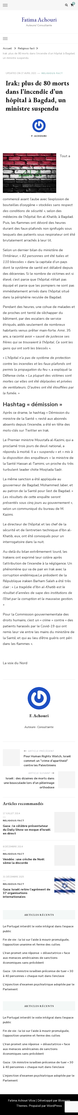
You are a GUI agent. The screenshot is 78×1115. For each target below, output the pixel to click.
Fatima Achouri (39, 19)
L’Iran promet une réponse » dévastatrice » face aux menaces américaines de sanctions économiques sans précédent (36, 958)
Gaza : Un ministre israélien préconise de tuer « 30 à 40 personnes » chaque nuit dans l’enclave (38, 973)
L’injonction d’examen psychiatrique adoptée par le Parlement (38, 986)
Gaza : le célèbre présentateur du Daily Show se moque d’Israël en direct (27, 830)
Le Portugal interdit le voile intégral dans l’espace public (38, 928)
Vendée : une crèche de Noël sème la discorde (23, 861)
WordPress (54, 1106)
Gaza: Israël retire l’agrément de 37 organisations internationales (26, 893)
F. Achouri (39, 135)
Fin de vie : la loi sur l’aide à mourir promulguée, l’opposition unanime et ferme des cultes (36, 942)
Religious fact (52, 73)
